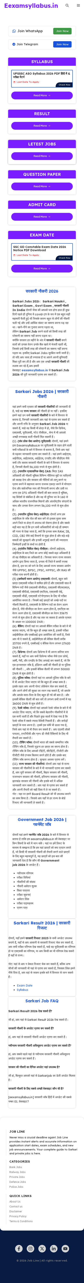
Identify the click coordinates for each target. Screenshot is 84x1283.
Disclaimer (15, 1211)
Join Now (62, 31)
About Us (14, 1201)
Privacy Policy (18, 1216)
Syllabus (22, 990)
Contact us (15, 1206)
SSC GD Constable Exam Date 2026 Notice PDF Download (39, 248)
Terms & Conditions (21, 1221)
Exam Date (24, 985)
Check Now (64, 84)
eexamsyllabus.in (35, 370)
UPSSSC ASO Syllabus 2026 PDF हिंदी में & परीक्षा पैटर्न (41, 75)
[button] (67, 5)
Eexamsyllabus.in (31, 5)
